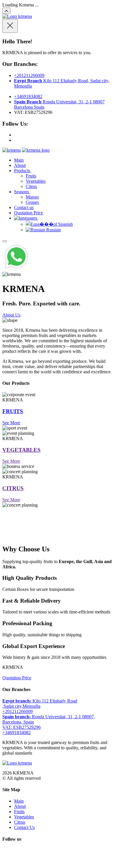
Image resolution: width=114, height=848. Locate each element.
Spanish (65, 224)
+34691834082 (28, 96)
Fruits (31, 175)
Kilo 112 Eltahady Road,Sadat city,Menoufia (39, 703)
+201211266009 (29, 75)
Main (19, 160)
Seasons (22, 191)
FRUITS (12, 411)
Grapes (32, 202)
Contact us (24, 207)
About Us (11, 314)
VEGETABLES (21, 450)
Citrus (31, 186)
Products (22, 170)
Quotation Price (28, 212)
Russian (53, 229)
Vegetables (36, 181)
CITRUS (13, 488)
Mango (32, 196)
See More (11, 422)
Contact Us (24, 827)
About (20, 165)
